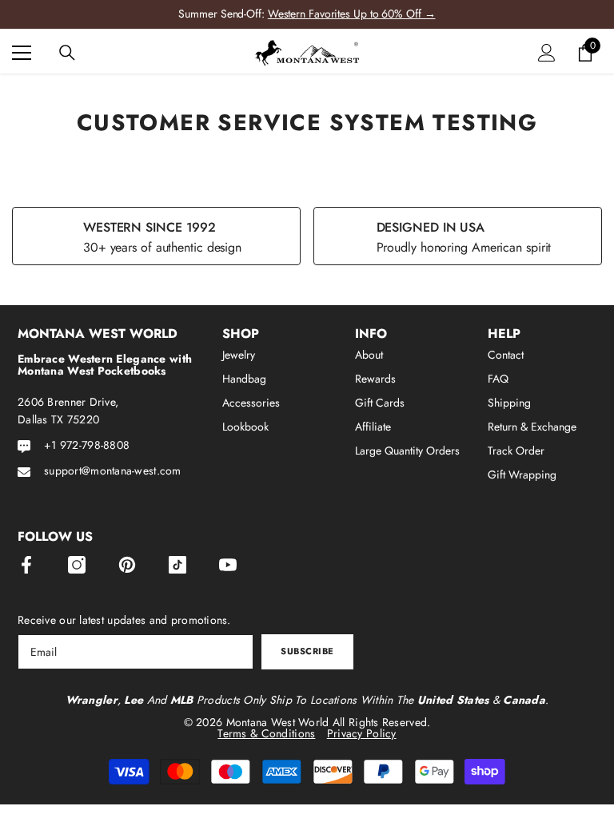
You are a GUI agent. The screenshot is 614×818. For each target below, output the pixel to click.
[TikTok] (177, 565)
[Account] (547, 53)
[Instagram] (77, 565)
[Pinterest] (127, 565)
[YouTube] (228, 565)
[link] (156, 236)
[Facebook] (26, 565)
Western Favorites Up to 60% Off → (352, 14)
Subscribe (307, 651)
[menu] (21, 52)
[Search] (67, 52)
